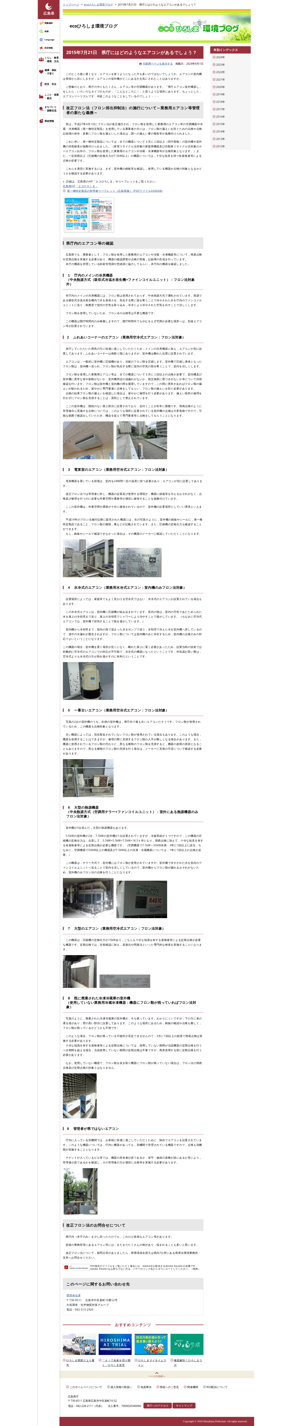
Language (49, 39)
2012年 (220, 146)
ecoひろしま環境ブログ (98, 4)
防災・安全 (50, 84)
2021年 (220, 79)
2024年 (220, 57)
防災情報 (49, 47)
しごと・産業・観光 (52, 96)
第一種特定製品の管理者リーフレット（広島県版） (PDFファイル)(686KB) (115, 191)
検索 (47, 31)
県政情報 (49, 121)
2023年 (220, 64)
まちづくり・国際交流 (50, 108)
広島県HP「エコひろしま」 (80, 186)
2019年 (220, 94)
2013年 (220, 139)
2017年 (220, 109)
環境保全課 (73, 1295)
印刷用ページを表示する (158, 63)
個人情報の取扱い (121, 1387)
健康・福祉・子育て (50, 71)
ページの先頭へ (157, 1376)
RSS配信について (216, 1387)
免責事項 (146, 1387)
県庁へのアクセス (157, 1405)
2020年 (220, 87)
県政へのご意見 (169, 1387)
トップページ (71, 4)
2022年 (220, 72)
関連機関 (192, 1387)
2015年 (220, 124)
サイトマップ (184, 1405)
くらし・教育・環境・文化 (52, 59)
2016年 (220, 116)
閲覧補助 (49, 23)
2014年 (220, 131)
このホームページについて (86, 1387)
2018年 (220, 102)
